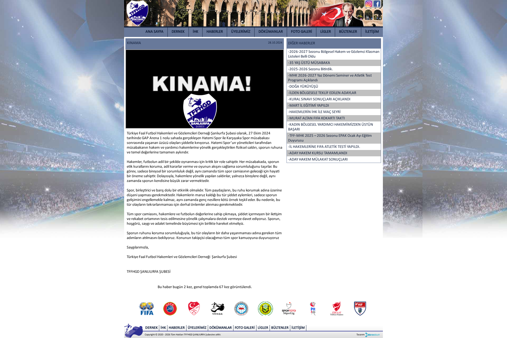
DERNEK (178, 32)
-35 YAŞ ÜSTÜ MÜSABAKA (309, 63)
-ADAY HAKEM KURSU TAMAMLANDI (317, 153)
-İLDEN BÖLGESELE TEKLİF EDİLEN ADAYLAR (322, 93)
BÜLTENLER (348, 32)
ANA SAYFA (154, 32)
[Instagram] (368, 4)
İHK (195, 32)
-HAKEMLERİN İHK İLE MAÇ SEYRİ (314, 112)
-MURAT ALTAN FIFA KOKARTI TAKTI (316, 118)
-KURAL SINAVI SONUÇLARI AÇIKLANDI (319, 99)
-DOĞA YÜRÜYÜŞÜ (303, 87)
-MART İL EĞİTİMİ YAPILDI (308, 106)
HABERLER (214, 32)
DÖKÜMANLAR (271, 32)
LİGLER (325, 32)
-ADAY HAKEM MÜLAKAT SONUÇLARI (318, 160)
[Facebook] (377, 4)
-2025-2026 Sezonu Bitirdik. (310, 69)
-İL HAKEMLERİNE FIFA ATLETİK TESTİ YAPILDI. (324, 147)
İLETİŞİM (372, 32)
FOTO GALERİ (301, 32)
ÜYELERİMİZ (240, 32)
